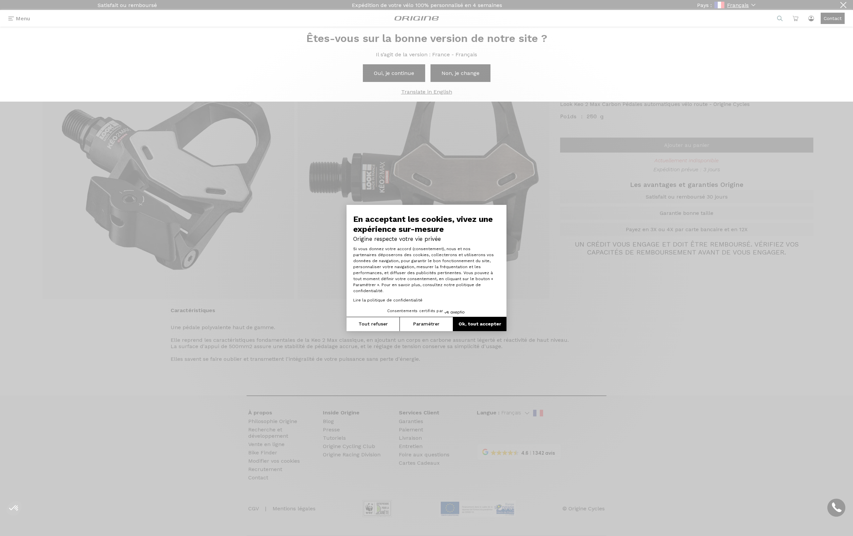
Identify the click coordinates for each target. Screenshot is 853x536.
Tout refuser (373, 323)
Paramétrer (426, 323)
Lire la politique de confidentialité (388, 300)
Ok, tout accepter (479, 323)
